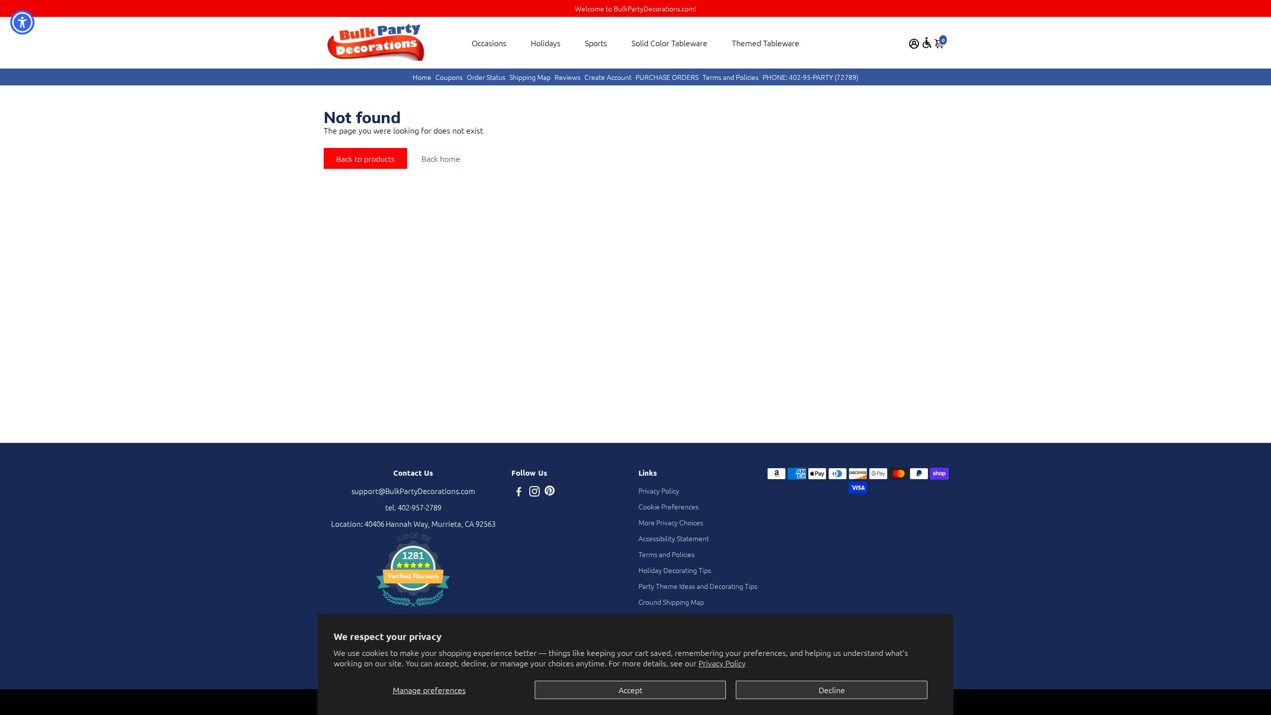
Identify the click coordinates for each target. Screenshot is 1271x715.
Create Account (608, 77)
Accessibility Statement (673, 538)
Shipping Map (530, 77)
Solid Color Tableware (669, 42)
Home (422, 77)
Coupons (449, 77)
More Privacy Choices (670, 522)
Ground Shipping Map (671, 602)
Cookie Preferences (668, 506)
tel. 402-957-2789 (413, 507)
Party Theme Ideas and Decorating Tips (697, 586)
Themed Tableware (765, 42)
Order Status (486, 77)
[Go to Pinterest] (550, 492)
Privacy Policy (722, 662)
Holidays (546, 42)
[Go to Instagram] (534, 492)
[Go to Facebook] (518, 492)
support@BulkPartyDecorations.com (413, 491)
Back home (441, 158)
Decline (832, 689)
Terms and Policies (731, 77)
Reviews (567, 77)
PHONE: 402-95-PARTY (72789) (810, 77)
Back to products (365, 158)
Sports (596, 42)
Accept (630, 689)
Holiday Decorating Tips (674, 570)
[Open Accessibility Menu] (926, 42)
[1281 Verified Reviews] (413, 608)
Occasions (489, 42)
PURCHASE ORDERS (667, 77)
